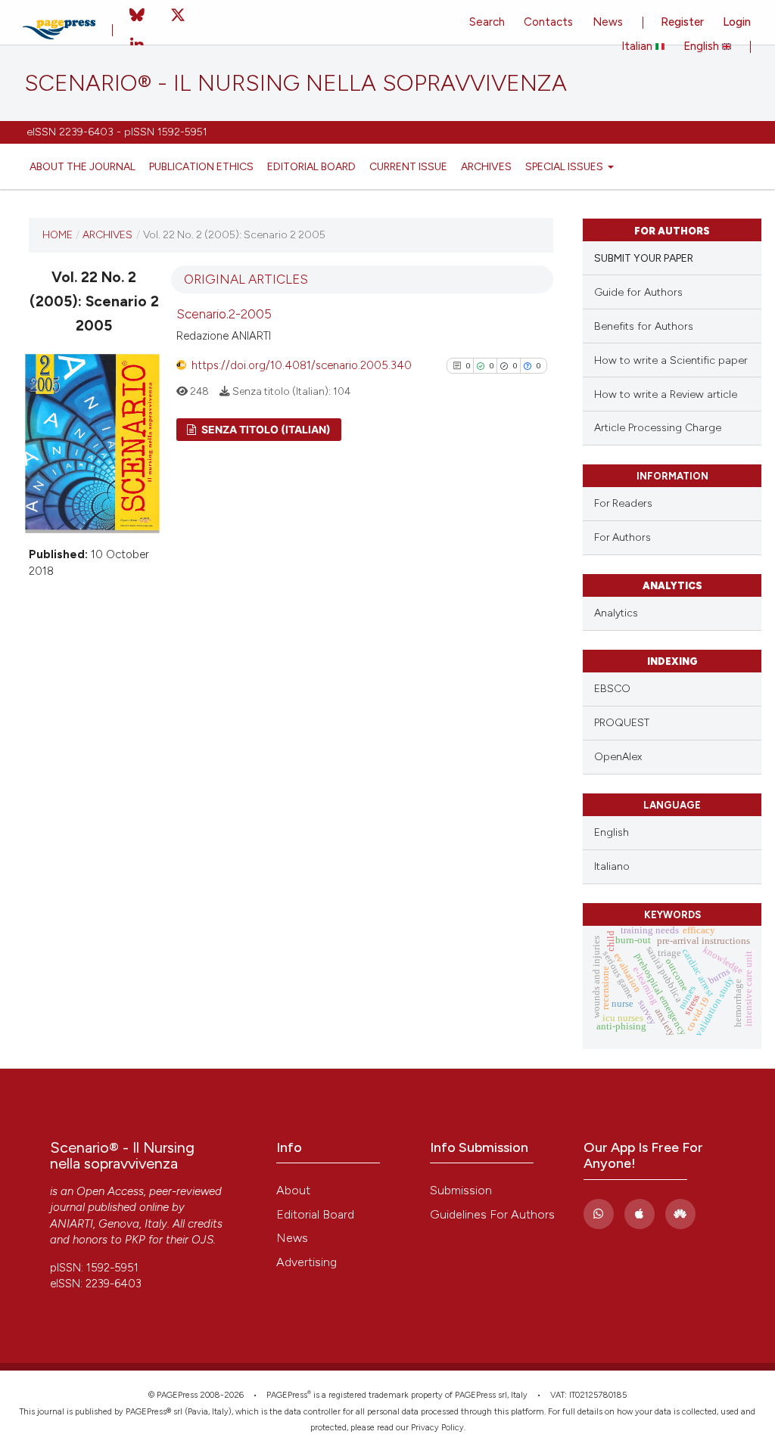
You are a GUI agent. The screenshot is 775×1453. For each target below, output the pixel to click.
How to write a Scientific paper (671, 360)
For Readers (623, 503)
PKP (135, 1240)
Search (487, 22)
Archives (486, 166)
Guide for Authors (638, 292)
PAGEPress (286, 1395)
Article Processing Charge (657, 427)
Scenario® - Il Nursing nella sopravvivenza (295, 83)
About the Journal (82, 166)
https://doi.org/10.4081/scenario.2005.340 (301, 365)
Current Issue (408, 166)
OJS (202, 1240)
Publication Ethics (201, 166)
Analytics (616, 613)
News (608, 22)
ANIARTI (71, 1224)
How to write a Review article (665, 394)
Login (737, 22)
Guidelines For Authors (492, 1214)
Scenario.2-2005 (224, 313)
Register (682, 22)
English (702, 46)
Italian (638, 46)
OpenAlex (618, 756)
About (293, 1190)
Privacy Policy (437, 1428)
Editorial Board (311, 166)
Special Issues (565, 166)
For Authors (622, 537)
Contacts (548, 22)
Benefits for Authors (643, 326)
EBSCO (612, 688)
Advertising (306, 1262)
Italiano (612, 866)
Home (57, 234)
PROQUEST (621, 722)
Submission (461, 1190)
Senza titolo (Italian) (265, 429)
